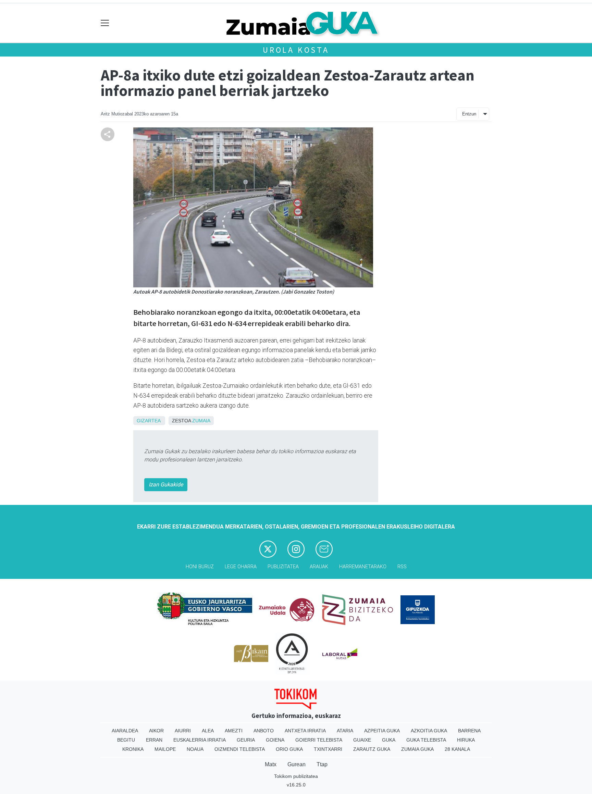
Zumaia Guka (417, 749)
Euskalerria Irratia (199, 740)
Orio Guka (289, 749)
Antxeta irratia (305, 730)
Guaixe (362, 740)
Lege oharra (241, 567)
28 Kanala (457, 749)
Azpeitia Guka (382, 730)
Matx (270, 764)
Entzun (469, 113)
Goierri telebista (318, 740)
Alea (208, 730)
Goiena (275, 740)
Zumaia (201, 420)
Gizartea (148, 420)
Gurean (296, 764)
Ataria (345, 730)
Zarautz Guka (371, 749)
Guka (388, 740)
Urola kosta (296, 50)
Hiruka (466, 740)
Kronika (133, 749)
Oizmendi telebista (239, 749)
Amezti (234, 730)
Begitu (126, 740)
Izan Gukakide (166, 484)
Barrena (469, 730)
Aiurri (183, 730)
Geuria (246, 740)
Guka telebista (426, 740)
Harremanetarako (362, 567)
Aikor (156, 730)
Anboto (264, 730)
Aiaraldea (125, 730)
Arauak (319, 567)
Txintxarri (328, 749)
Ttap (322, 764)
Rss (402, 567)
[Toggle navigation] (105, 23)
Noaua (195, 749)
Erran (154, 740)
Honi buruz (200, 567)
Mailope (165, 749)
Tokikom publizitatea (296, 776)
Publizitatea (283, 567)
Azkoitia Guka (429, 730)
